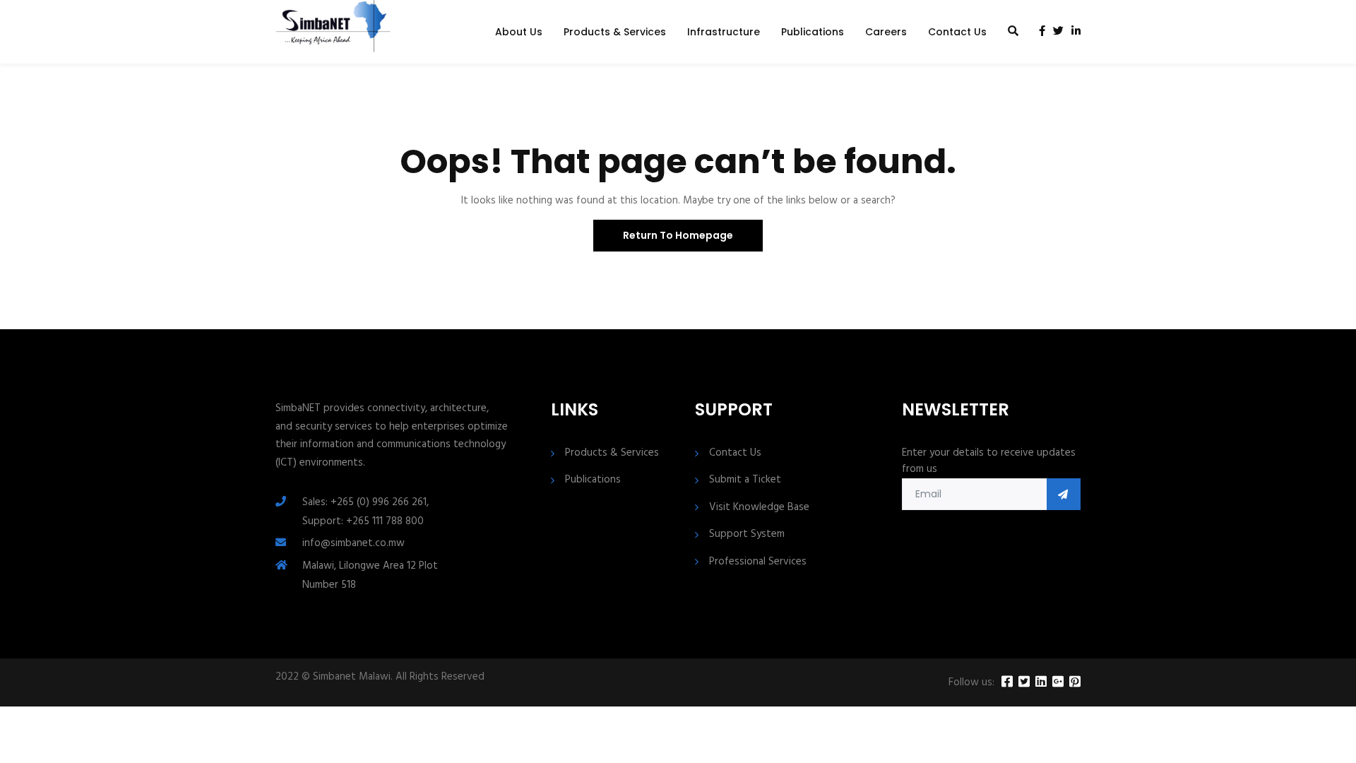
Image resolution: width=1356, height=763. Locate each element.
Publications (812, 32)
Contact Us (957, 32)
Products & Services (615, 32)
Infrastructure (723, 32)
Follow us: (971, 683)
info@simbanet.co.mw (353, 543)
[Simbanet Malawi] (333, 32)
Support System (747, 534)
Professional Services (758, 562)
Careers (886, 32)
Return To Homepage (678, 235)
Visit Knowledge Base (759, 507)
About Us (518, 32)
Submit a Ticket (745, 480)
